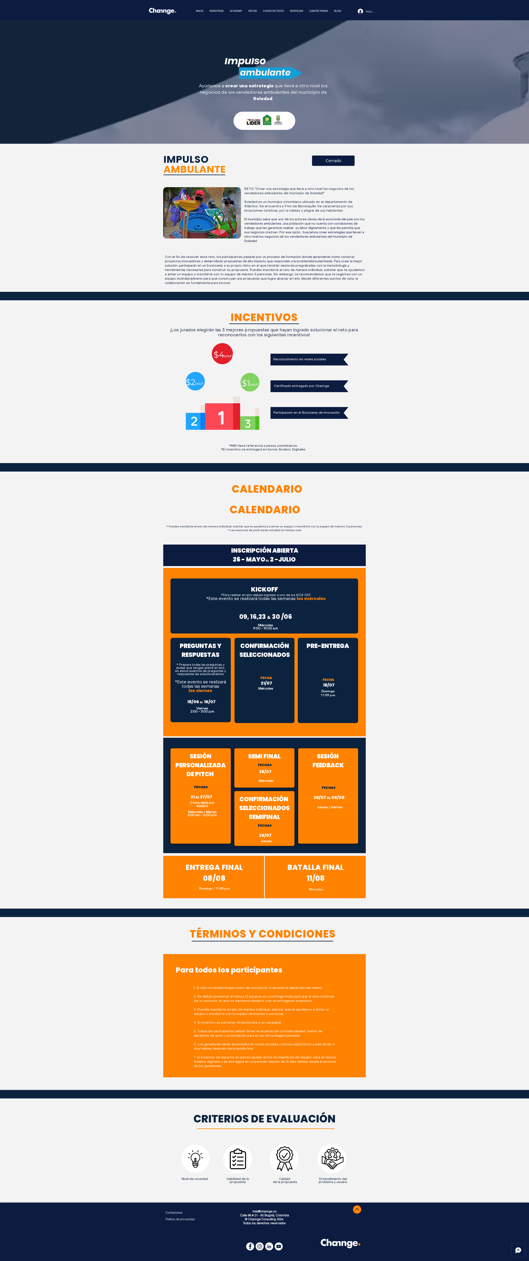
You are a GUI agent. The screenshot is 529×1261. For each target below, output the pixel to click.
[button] (333, 161)
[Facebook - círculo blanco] (250, 1246)
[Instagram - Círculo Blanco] (260, 1246)
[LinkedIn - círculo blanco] (269, 1246)
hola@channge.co (264, 1211)
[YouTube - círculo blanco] (279, 1246)
